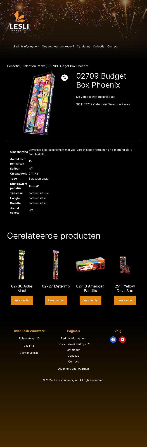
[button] (64, 77)
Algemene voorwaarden (73, 368)
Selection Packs (34, 66)
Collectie (13, 66)
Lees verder (22, 300)
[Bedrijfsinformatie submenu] (38, 46)
